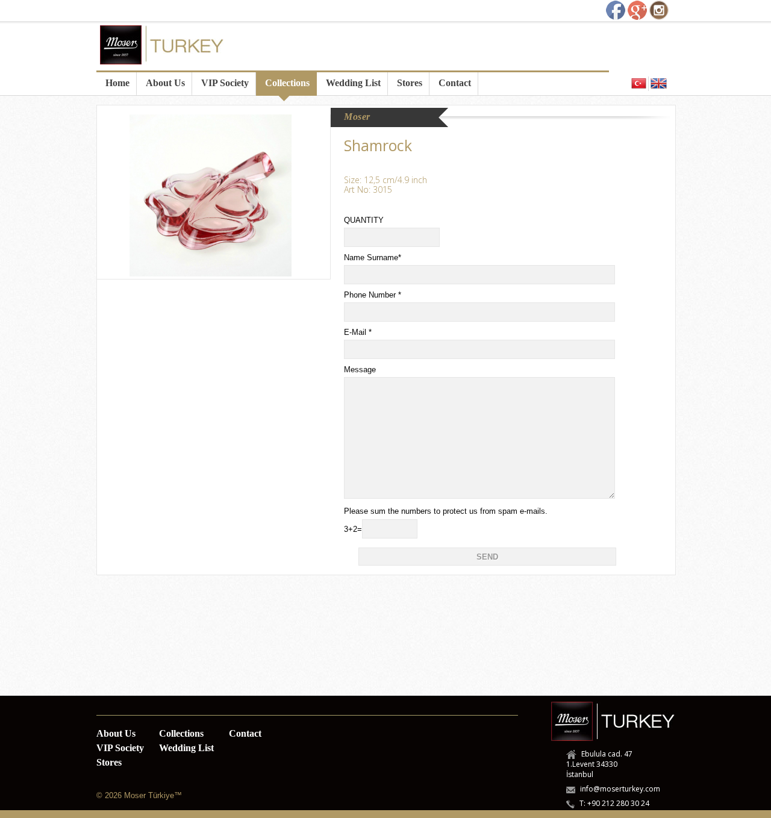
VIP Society (225, 83)
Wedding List (353, 83)
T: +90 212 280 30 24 (614, 803)
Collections (287, 83)
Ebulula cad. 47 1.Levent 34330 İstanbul (599, 764)
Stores (409, 83)
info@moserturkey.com (620, 789)
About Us (165, 83)
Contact (455, 83)
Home (117, 83)
